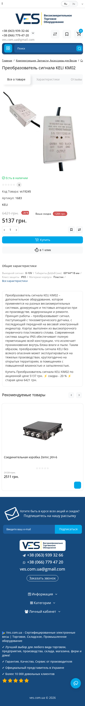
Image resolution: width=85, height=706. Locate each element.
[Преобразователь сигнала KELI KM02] (42, 131)
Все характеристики (15, 281)
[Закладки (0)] (67, 34)
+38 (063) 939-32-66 (15, 31)
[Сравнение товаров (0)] (55, 34)
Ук (73, 4)
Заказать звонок (42, 578)
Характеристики (48, 79)
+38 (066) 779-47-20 (15, 35)
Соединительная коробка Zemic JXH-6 (30, 457)
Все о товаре (16, 79)
